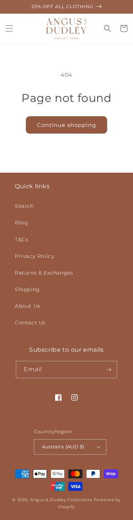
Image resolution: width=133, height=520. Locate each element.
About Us (28, 306)
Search (24, 206)
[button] (9, 28)
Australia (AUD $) (63, 447)
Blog (21, 222)
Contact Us (30, 322)
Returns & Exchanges (44, 272)
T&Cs (21, 239)
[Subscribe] (108, 369)
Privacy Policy (34, 256)
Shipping (27, 289)
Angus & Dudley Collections (61, 499)
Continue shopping (66, 124)
